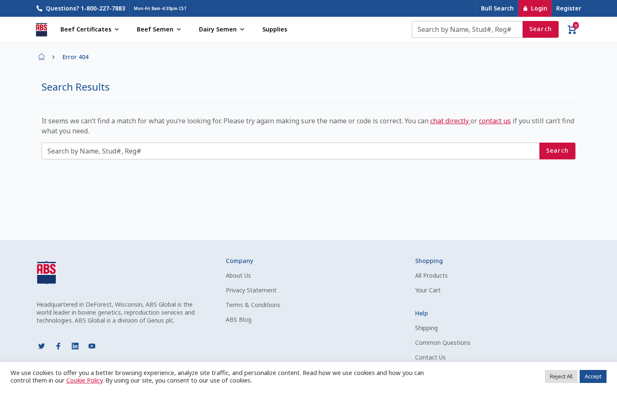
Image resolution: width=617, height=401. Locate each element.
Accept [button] (593, 376)
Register (568, 8)
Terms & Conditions (253, 305)
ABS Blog (238, 319)
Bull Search (497, 8)
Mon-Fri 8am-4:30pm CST (160, 8)
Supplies (274, 29)
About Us (238, 275)
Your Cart (428, 290)
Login (539, 8)
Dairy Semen (218, 29)
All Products (431, 275)
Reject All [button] (561, 376)
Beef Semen (155, 29)
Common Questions (443, 342)
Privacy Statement (251, 290)
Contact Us (430, 357)
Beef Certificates (85, 29)
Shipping (426, 328)
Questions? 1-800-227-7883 (85, 8)
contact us (495, 120)
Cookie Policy (84, 380)
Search (540, 29)
